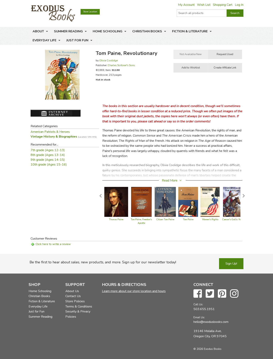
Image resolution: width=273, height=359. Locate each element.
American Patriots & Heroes (50, 132)
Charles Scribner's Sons (121, 65)
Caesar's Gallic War (232, 219)
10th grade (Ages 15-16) (49, 164)
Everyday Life (44, 40)
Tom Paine (188, 219)
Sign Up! (231, 263)
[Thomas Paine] (116, 201)
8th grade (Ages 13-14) (48, 155)
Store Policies (75, 301)
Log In (239, 5)
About (38, 31)
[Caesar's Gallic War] (232, 201)
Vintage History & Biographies (64, 136)
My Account (186, 5)
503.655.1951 (204, 309)
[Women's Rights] (210, 201)
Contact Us (73, 296)
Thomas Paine (116, 219)
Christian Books (147, 31)
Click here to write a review (53, 244)
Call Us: (198, 304)
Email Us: (199, 317)
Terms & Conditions (78, 306)
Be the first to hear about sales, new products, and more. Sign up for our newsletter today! (103, 262)
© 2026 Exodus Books (207, 349)
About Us (72, 291)
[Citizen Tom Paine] (165, 201)
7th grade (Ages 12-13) (48, 150)
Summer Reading (68, 31)
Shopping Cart (222, 5)
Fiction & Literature (190, 31)
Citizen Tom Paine (165, 219)
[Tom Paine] (188, 201)
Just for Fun (77, 40)
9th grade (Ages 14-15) (48, 160)
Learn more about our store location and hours (134, 291)
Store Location (90, 11)
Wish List (203, 5)
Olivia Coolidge (108, 60)
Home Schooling (107, 31)
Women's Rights (210, 219)
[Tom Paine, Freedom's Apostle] (141, 201)
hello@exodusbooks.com (210, 322)
